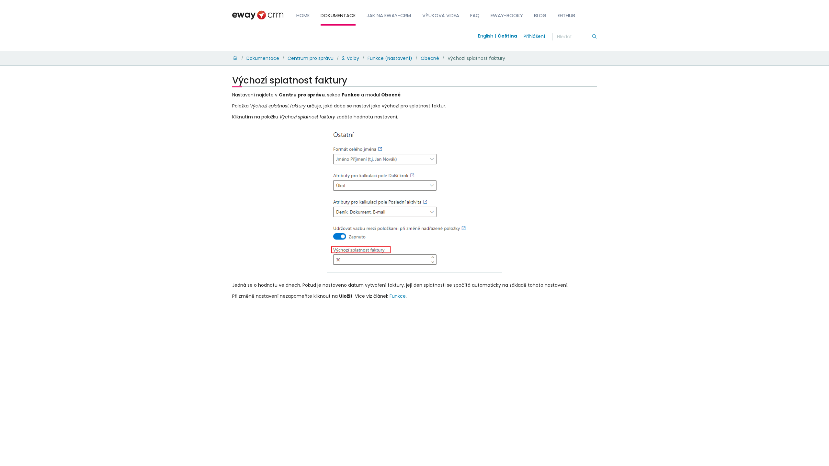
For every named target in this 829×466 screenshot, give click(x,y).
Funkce (398, 296)
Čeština (507, 36)
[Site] (257, 15)
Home (303, 15)
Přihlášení (534, 36)
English (485, 36)
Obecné (430, 58)
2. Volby (350, 58)
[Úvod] (235, 58)
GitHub (566, 15)
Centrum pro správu (311, 58)
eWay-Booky (507, 15)
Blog (540, 15)
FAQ (475, 15)
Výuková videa (440, 15)
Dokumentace (338, 15)
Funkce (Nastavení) (390, 58)
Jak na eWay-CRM (389, 15)
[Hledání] (594, 36)
